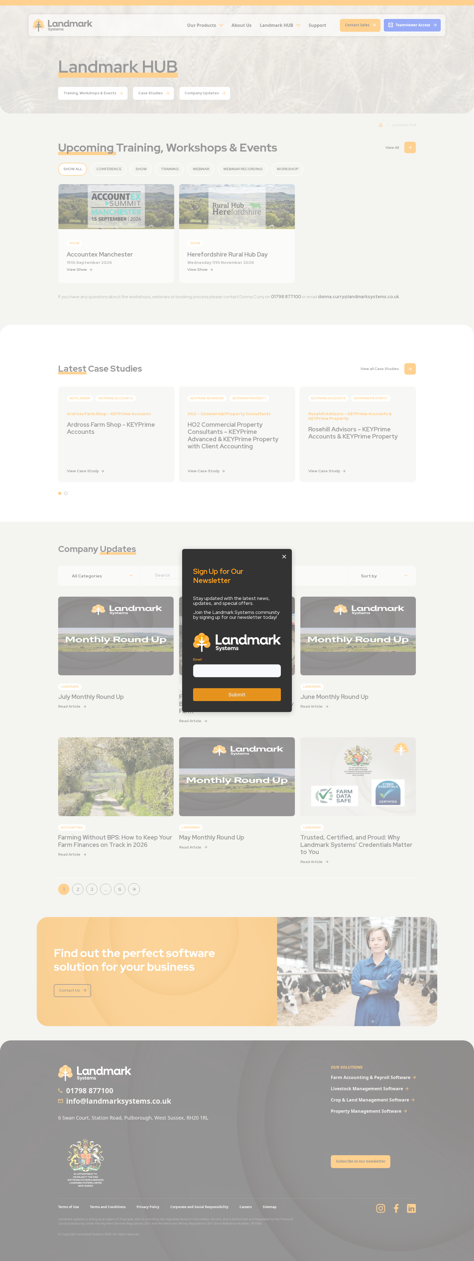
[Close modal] (284, 556)
